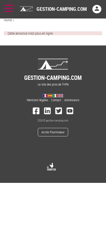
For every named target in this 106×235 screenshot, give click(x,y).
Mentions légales (37, 100)
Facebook (36, 111)
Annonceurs (71, 100)
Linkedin (47, 111)
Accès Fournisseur (53, 132)
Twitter (58, 111)
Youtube (70, 111)
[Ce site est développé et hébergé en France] (51, 167)
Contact (56, 100)
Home (8, 19)
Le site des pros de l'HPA (53, 80)
